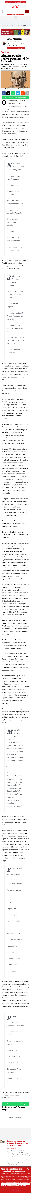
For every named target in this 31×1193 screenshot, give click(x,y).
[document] (15, 596)
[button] (28, 1169)
